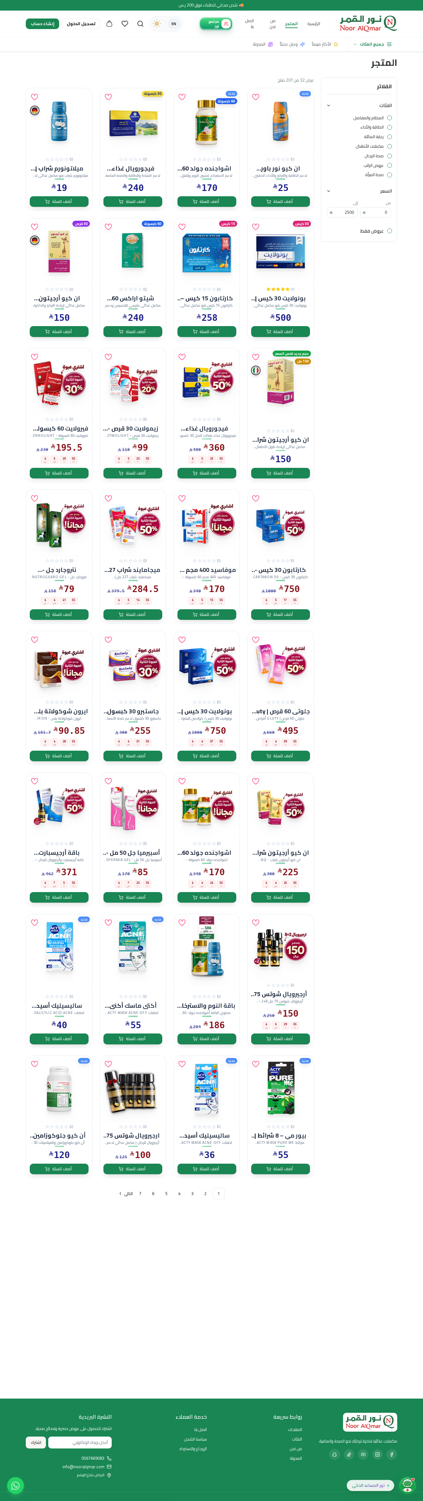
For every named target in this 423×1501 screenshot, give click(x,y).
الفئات (385, 105)
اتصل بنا (249, 23)
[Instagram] (377, 1454)
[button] (256, 97)
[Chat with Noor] (407, 1485)
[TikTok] (349, 1454)
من (388, 203)
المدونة (296, 1458)
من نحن (272, 23)
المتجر (291, 23)
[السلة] (109, 23)
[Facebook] (391, 1454)
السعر (386, 190)
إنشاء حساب (43, 23)
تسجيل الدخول (81, 23)
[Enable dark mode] (157, 24)
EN (174, 23)
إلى (355, 203)
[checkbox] (389, 117)
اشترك (36, 1442)
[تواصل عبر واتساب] (15, 1485)
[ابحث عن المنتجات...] (140, 23)
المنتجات (295, 1429)
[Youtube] (363, 1454)
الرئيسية (313, 23)
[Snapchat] (334, 1454)
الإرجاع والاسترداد (193, 1448)
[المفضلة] (125, 23)
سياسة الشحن (195, 1439)
